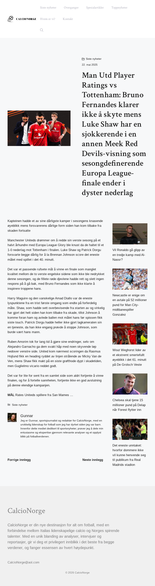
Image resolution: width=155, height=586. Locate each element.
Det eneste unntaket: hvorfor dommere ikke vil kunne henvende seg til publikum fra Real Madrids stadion (129, 455)
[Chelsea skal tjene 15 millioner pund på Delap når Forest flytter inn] (129, 392)
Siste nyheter (48, 7)
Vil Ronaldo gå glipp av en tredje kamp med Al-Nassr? (128, 254)
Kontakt (68, 19)
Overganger (71, 7)
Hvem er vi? (47, 19)
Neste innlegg (92, 460)
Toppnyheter (119, 7)
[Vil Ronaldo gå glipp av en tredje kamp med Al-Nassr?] (129, 242)
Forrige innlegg (19, 460)
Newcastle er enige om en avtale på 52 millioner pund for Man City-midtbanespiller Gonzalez (129, 304)
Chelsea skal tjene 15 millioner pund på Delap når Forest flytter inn (129, 405)
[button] (41, 30)
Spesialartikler (95, 7)
